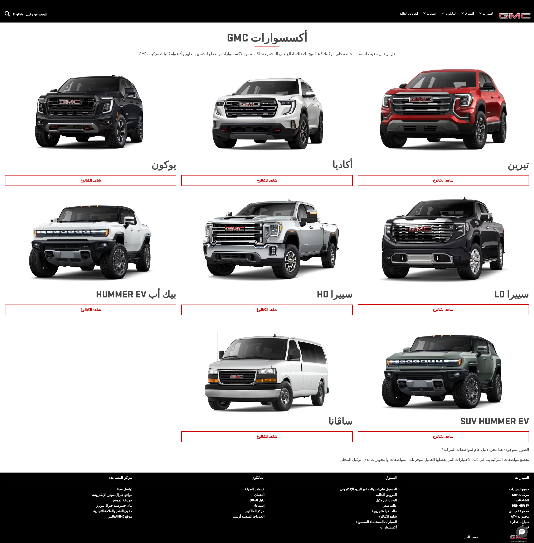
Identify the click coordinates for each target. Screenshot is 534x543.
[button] (442, 449)
